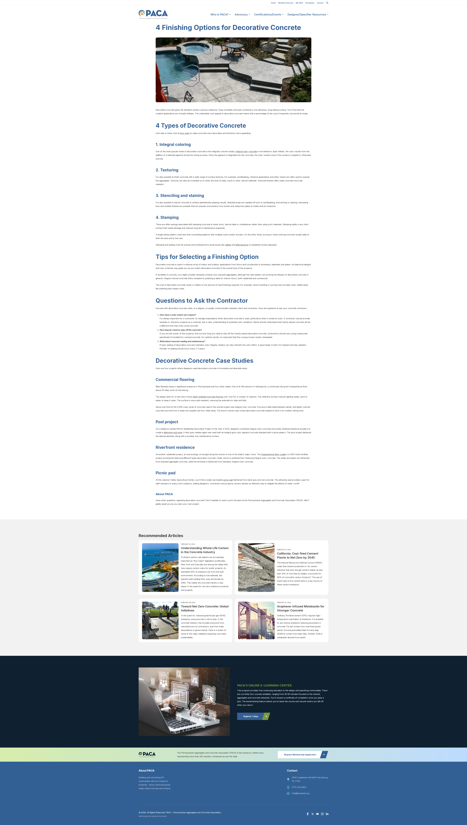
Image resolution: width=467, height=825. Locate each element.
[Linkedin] (327, 813)
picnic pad (228, 480)
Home (273, 3)
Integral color (241, 151)
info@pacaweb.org (300, 793)
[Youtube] (317, 813)
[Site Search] (327, 3)
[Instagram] (322, 813)
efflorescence (242, 245)
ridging (228, 245)
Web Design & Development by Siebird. (153, 816)
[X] (312, 813)
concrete (253, 151)
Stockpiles (309, 3)
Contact (320, 3)
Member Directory (285, 3)
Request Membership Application (300, 754)
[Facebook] (307, 813)
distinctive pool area (173, 432)
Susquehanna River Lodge (273, 454)
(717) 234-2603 (299, 787)
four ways (184, 133)
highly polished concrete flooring (208, 397)
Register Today (250, 716)
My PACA (299, 3)
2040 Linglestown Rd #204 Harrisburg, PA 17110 (310, 779)
